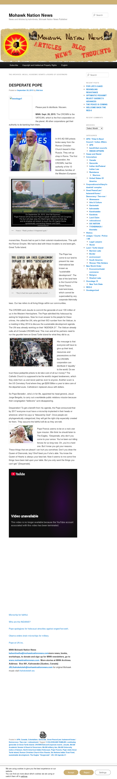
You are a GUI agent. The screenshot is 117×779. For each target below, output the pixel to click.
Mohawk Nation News (31, 15)
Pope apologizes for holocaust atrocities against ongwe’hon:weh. (39, 628)
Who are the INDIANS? (20, 621)
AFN (18, 739)
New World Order (93, 266)
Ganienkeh (94, 205)
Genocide (42, 739)
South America (95, 260)
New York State (96, 284)
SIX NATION (94, 223)
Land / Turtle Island (94, 247)
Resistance (94, 172)
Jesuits (66, 744)
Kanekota (93, 214)
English (64, 65)
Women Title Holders (98, 263)
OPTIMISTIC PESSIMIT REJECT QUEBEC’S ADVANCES (96, 98)
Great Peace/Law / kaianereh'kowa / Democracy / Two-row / (96, 193)
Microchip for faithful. (18, 614)
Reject (86, 772)
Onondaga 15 (92, 281)
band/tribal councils (98, 148)
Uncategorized (92, 290)
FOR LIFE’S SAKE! (94, 86)
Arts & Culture (95, 202)
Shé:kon (39, 90)
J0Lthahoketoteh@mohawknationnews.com (31, 667)
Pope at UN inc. (16, 642)
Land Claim (94, 217)
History (89, 232)
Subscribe (14, 65)
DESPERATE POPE (25, 85)
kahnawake (94, 208)
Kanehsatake (94, 211)
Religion (93, 275)
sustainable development (19, 755)
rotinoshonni (33, 742)
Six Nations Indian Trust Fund (62, 752)
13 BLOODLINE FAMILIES (56, 742)
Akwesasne (94, 199)
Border (92, 253)
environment (94, 257)
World (92, 244)
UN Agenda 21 (60, 755)
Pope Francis (56, 749)
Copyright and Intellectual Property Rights (39, 65)
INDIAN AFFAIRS (96, 151)
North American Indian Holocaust (36, 749)
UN (52, 755)
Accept (71, 772)
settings (24, 776)
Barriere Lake (95, 250)
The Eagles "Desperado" (40, 755)
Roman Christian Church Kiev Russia (35, 752)
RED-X (89, 287)
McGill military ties (49, 747)
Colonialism (33, 739)
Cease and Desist (93, 154)
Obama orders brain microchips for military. (29, 635)
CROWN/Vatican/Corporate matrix (48, 744)
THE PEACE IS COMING (96, 104)
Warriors (96, 175)
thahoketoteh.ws (27, 670)
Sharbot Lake (95, 278)
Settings (102, 772)
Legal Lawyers (95, 241)
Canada (24, 739)
